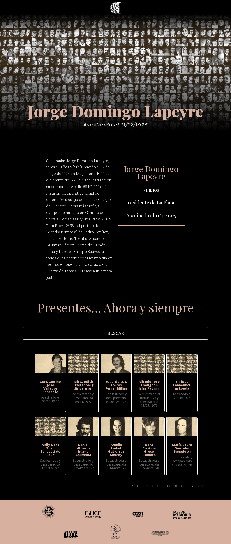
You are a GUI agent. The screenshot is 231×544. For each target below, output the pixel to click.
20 (175, 486)
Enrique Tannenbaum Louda (182, 384)
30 (182, 486)
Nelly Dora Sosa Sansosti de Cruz (50, 449)
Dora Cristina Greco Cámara (149, 449)
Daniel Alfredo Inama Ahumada (83, 449)
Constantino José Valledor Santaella (50, 386)
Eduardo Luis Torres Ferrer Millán (116, 384)
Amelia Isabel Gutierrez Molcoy (116, 449)
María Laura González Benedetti (182, 448)
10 (168, 486)
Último (201, 486)
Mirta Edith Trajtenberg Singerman (83, 384)
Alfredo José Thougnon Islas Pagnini (149, 384)
